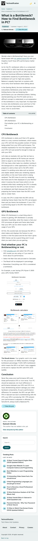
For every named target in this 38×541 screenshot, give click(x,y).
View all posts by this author (13, 430)
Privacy (21, 527)
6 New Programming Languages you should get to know (19, 483)
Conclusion (8, 128)
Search (7, 447)
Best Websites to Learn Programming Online (20, 472)
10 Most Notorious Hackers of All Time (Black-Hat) (20, 493)
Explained (5, 26)
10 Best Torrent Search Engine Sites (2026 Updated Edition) (19, 461)
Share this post (21, 29)
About (5, 527)
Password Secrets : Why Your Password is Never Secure (21, 504)
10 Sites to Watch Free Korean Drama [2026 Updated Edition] (20, 509)
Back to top (4, 538)
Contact (13, 527)
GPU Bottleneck (10, 121)
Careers (30, 527)
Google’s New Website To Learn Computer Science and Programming (20, 467)
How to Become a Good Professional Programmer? (20, 488)
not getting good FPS (21, 58)
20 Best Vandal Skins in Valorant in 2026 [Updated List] (19, 498)
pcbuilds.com (11, 251)
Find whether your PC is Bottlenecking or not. (19, 124)
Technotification (12, 3)
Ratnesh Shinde (8, 29)
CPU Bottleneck (10, 118)
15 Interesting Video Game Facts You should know (20, 477)
